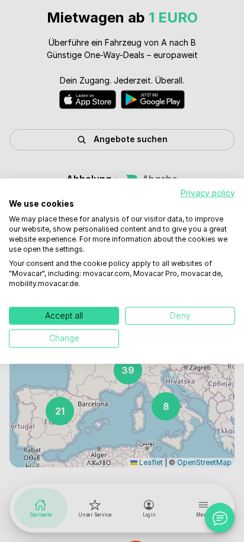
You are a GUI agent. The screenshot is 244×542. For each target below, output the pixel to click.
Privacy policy (208, 193)
